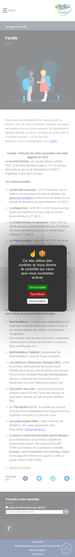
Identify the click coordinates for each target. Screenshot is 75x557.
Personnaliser (37, 301)
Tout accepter (37, 287)
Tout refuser (37, 294)
